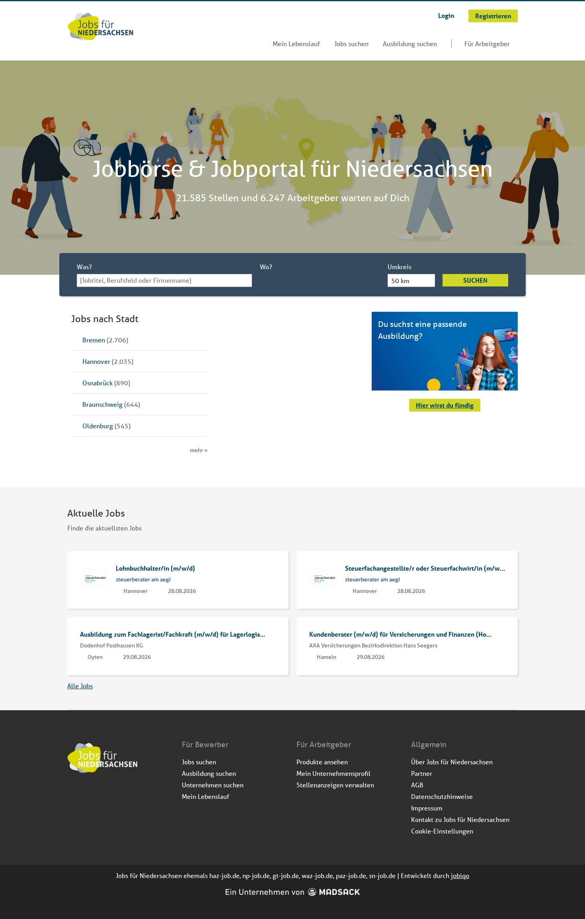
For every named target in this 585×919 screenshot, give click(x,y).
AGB (417, 785)
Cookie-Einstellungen (442, 831)
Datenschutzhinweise (442, 796)
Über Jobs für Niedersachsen (452, 762)
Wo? (266, 266)
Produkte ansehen (322, 762)
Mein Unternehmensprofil (333, 773)
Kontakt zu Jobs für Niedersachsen (460, 819)
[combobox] (164, 280)
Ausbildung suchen (410, 43)
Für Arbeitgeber (487, 43)
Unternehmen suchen (213, 785)
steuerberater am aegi (143, 579)
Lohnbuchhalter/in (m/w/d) (155, 568)
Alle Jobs (80, 686)
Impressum (427, 808)
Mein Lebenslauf (296, 43)
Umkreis (399, 266)
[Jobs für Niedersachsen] (100, 27)
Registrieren (493, 16)
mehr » (199, 450)
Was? (84, 266)
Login (446, 15)
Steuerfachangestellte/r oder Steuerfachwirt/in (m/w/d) (426, 568)
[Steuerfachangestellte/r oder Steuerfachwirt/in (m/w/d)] (324, 577)
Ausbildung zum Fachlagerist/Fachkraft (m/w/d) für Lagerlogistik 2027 (182, 634)
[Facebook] (73, 794)
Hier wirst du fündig (445, 405)
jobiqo (460, 875)
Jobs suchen (351, 43)
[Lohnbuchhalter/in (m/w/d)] (94, 577)
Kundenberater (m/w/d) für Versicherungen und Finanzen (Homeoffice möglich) (424, 634)
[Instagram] (87, 794)
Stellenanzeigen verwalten (335, 785)
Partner (421, 773)
